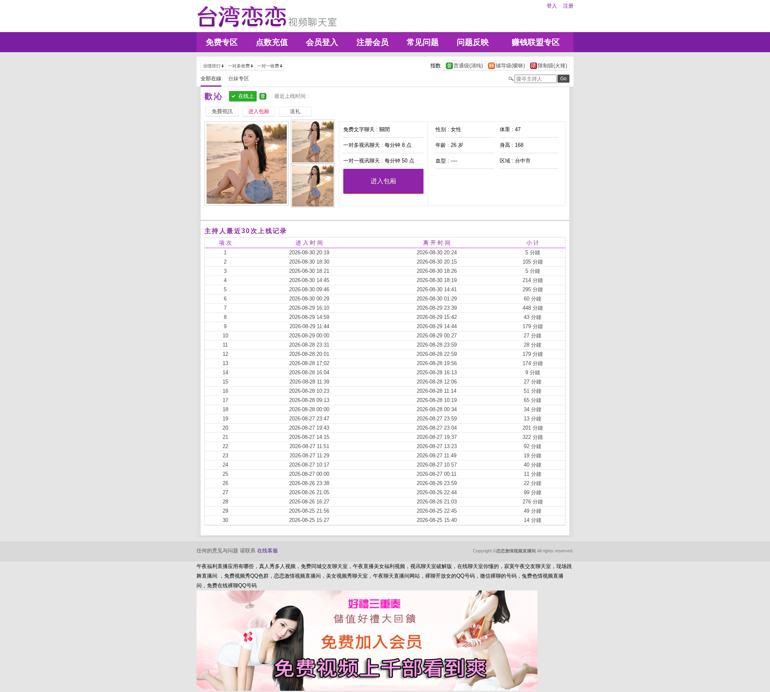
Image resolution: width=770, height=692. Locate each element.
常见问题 (423, 42)
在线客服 (267, 551)
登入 (552, 6)
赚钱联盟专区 (536, 42)
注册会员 (373, 42)
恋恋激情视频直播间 (516, 550)
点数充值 (272, 42)
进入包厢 (383, 181)
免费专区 (222, 42)
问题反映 (473, 42)
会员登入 (322, 42)
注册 (568, 6)
